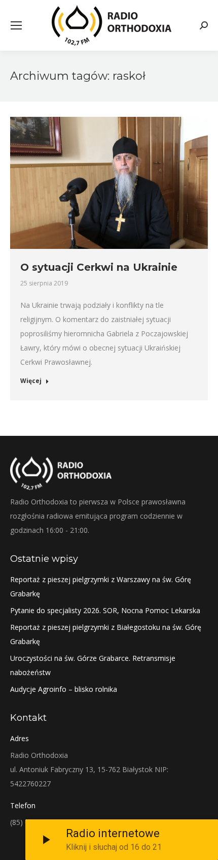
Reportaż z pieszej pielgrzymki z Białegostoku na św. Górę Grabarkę (105, 634)
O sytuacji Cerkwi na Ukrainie (98, 267)
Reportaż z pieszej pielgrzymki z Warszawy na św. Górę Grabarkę (100, 586)
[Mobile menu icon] (16, 25)
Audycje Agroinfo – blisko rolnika (63, 689)
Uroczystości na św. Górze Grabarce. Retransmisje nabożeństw (92, 665)
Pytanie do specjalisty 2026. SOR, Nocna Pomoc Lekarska (105, 610)
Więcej (31, 381)
